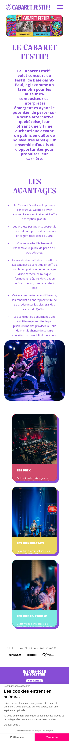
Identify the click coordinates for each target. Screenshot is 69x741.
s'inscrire (34, 680)
